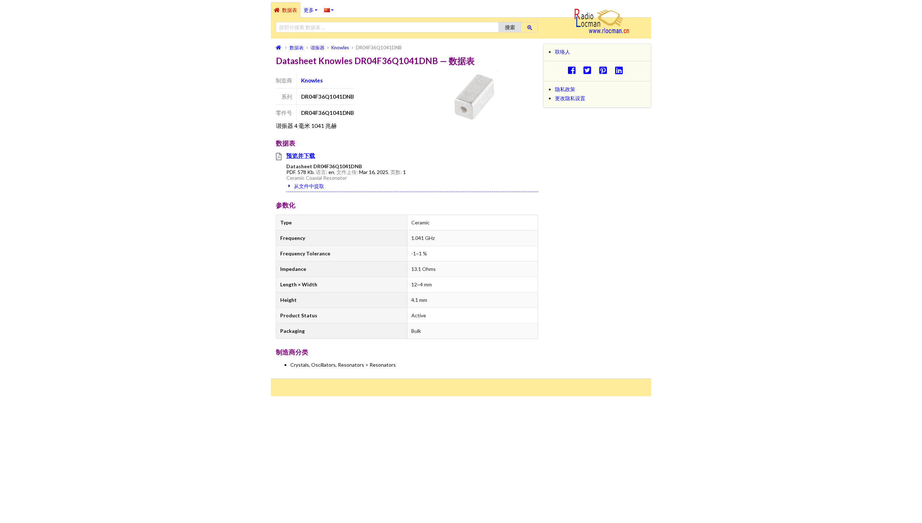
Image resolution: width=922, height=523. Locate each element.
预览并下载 (300, 155)
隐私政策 (565, 89)
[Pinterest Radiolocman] (605, 70)
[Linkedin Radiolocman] (621, 70)
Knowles (312, 80)
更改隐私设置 (570, 98)
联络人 (562, 52)
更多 (312, 7)
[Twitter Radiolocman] (589, 70)
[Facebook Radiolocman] (574, 70)
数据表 (289, 10)
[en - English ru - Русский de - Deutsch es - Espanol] (329, 9)
